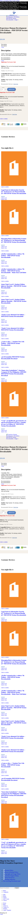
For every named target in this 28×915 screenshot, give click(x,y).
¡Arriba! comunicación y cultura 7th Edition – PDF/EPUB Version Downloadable (12, 255)
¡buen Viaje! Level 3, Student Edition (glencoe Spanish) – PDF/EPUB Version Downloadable (13, 286)
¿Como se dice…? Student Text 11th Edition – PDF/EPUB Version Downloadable (12, 343)
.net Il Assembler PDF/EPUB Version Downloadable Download (13, 357)
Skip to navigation (4, 0)
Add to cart (11, 89)
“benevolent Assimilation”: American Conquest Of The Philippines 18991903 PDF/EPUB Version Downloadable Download (13, 372)
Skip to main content (14, 0)
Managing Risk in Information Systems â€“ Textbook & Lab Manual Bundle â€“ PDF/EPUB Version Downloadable (13, 240)
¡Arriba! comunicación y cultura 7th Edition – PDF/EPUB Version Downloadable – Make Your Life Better (13, 270)
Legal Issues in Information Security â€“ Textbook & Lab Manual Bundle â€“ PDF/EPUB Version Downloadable (13, 191)
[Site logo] (14, 15)
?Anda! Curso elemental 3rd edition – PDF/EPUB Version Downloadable (13, 315)
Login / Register (7, 910)
